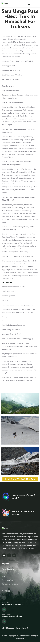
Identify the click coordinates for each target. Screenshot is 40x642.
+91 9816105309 (7, 604)
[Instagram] (14, 555)
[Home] (5, 3)
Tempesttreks (24, 636)
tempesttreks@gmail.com (12, 616)
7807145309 (18, 604)
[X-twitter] (9, 555)
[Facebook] (4, 555)
